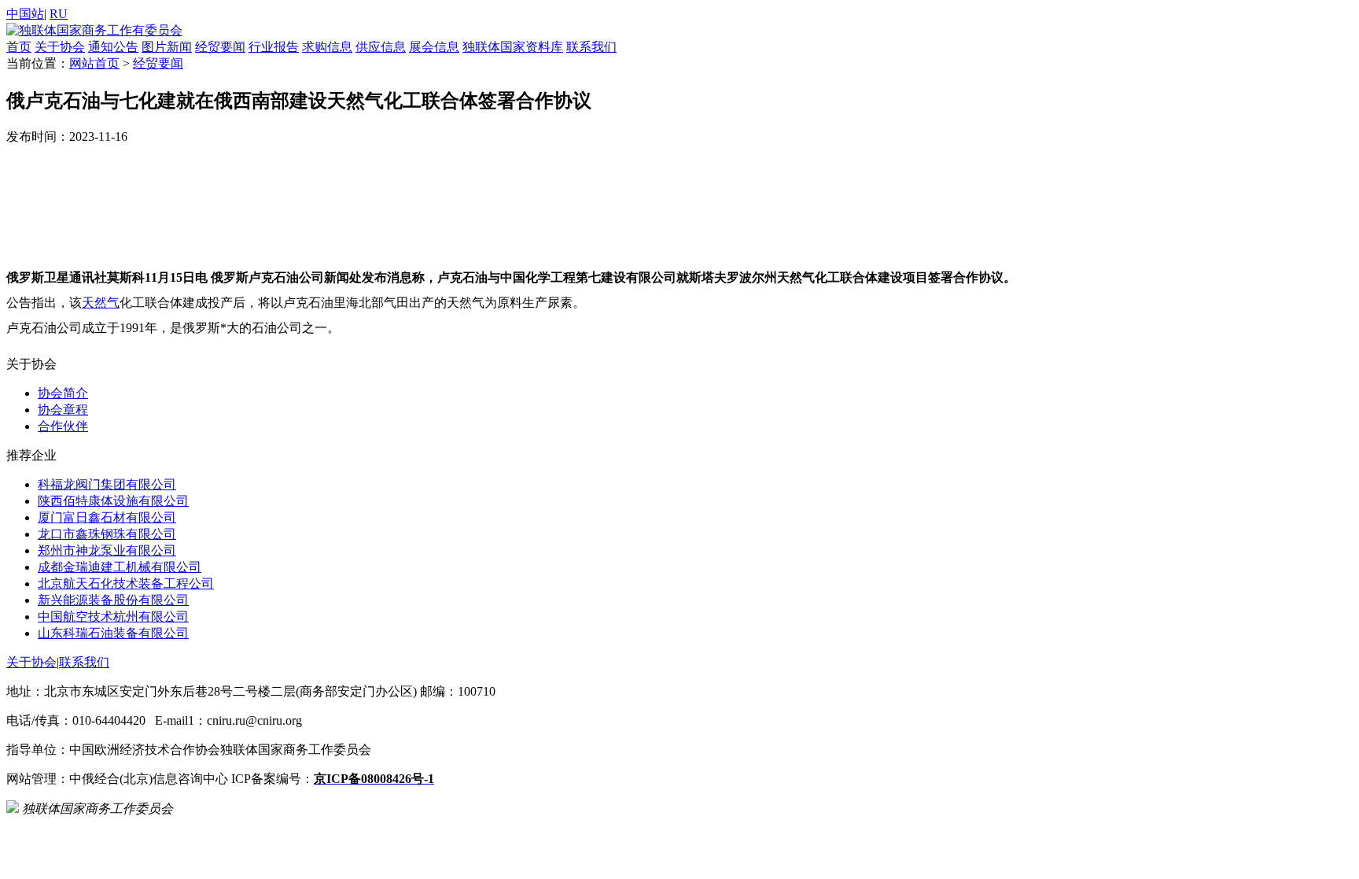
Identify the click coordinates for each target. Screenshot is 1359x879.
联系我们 (591, 47)
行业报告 (274, 47)
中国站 (25, 13)
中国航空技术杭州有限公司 (113, 616)
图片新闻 (167, 47)
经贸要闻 (220, 47)
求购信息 (327, 47)
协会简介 (63, 393)
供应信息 (380, 47)
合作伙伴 (63, 426)
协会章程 (63, 409)
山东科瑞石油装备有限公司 (113, 633)
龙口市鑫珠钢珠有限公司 (107, 534)
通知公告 (113, 47)
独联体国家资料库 (512, 47)
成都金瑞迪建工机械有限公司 (119, 567)
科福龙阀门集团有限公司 (107, 484)
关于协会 (60, 47)
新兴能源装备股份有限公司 (113, 600)
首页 (18, 47)
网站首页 (94, 63)
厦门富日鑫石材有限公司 (107, 517)
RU (59, 13)
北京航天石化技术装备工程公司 (126, 583)
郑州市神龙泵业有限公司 (107, 550)
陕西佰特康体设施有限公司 (113, 501)
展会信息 (434, 47)
